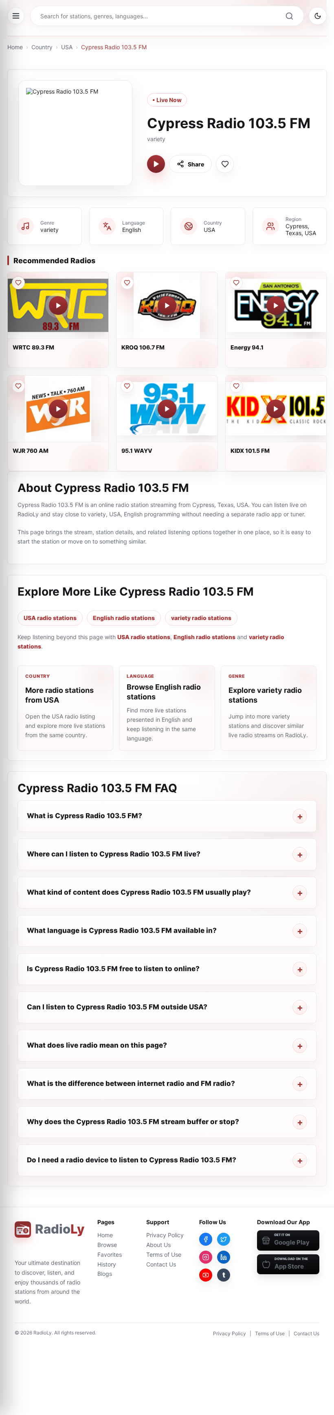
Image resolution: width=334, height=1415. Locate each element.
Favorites (109, 1254)
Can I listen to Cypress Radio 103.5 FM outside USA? (117, 1007)
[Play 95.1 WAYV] (167, 409)
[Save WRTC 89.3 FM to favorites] (18, 282)
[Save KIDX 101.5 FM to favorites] (236, 386)
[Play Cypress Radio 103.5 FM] (156, 164)
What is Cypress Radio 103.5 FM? (84, 816)
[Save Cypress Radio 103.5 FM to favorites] (225, 164)
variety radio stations (201, 617)
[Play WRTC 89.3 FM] (58, 305)
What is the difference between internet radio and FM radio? (131, 1083)
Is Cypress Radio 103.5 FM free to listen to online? (113, 969)
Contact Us (161, 1264)
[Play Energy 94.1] (275, 305)
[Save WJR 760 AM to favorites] (18, 386)
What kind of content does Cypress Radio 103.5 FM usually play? (139, 892)
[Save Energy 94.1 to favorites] (236, 282)
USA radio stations (50, 617)
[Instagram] (205, 1257)
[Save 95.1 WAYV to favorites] (127, 386)
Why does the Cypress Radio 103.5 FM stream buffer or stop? (133, 1122)
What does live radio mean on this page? (97, 1045)
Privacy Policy (165, 1235)
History (106, 1264)
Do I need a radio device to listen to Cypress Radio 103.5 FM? (131, 1160)
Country (42, 47)
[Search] (289, 16)
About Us (158, 1244)
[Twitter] (223, 1239)
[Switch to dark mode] (318, 16)
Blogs (104, 1273)
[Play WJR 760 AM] (58, 409)
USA (67, 47)
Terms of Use (163, 1254)
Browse (107, 1244)
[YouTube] (205, 1275)
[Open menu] (15, 15)
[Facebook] (205, 1239)
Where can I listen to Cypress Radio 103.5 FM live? (113, 854)
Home (15, 47)
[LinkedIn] (223, 1257)
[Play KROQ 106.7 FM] (167, 305)
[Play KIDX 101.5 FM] (275, 409)
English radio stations (124, 617)
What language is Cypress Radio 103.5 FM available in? (122, 930)
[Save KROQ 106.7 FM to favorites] (127, 282)
